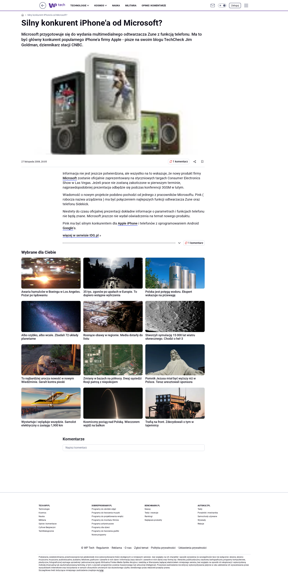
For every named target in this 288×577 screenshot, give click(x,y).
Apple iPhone (128, 223)
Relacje (201, 524)
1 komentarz (180, 161)
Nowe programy (99, 535)
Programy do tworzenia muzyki (106, 513)
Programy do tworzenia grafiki (105, 531)
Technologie (78, 5)
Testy (200, 509)
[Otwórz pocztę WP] (212, 5)
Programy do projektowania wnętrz (107, 516)
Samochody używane (207, 516)
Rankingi (148, 516)
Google (68, 228)
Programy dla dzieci (101, 527)
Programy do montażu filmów (105, 520)
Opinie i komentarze (154, 5)
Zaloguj (235, 5)
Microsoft (70, 178)
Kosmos (99, 5)
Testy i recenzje (151, 513)
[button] (222, 5)
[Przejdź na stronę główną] (42, 7)
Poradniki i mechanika (208, 513)
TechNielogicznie (46, 531)
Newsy (148, 509)
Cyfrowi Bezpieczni (47, 527)
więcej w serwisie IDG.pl (81, 235)
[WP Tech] (59, 5)
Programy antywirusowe (103, 524)
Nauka (116, 5)
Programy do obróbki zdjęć (104, 509)
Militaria (130, 5)
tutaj (101, 570)
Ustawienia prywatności (191, 547)
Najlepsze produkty (153, 520)
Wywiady (202, 520)
